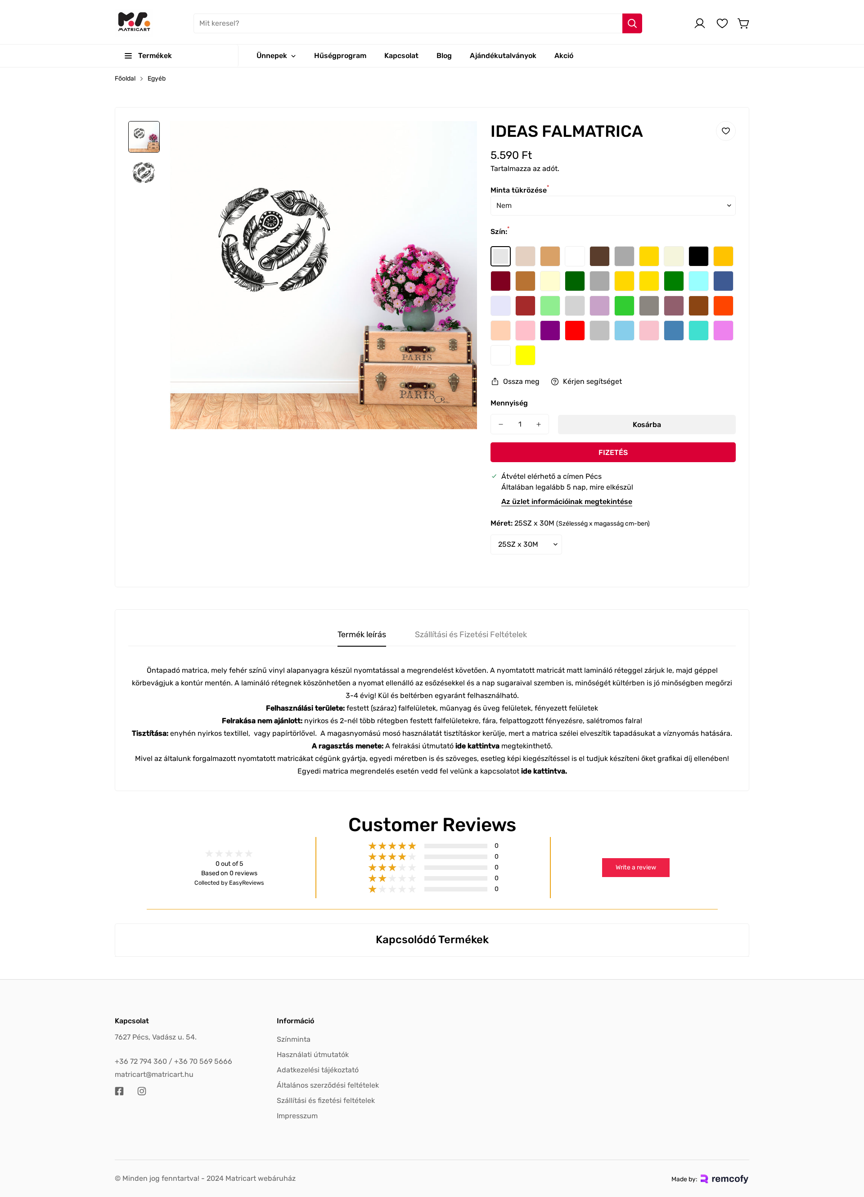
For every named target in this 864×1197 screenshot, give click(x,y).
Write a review (636, 867)
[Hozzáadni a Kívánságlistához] (726, 131)
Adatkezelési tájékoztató (318, 1070)
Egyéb (157, 78)
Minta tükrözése (519, 190)
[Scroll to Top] (846, 1148)
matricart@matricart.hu (154, 1074)
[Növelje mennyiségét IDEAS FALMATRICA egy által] (539, 424)
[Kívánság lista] (722, 23)
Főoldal (125, 78)
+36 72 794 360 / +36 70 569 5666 (173, 1061)
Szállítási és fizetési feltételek (326, 1100)
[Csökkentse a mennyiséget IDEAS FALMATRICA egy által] (501, 424)
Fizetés (613, 452)
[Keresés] (632, 23)
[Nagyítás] (458, 140)
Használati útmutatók (313, 1054)
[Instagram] (141, 1091)
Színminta (293, 1039)
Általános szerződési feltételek (328, 1085)
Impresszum (297, 1116)
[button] (743, 23)
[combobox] (418, 23)
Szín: (499, 231)
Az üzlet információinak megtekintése (566, 501)
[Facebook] (119, 1091)
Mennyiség (509, 403)
